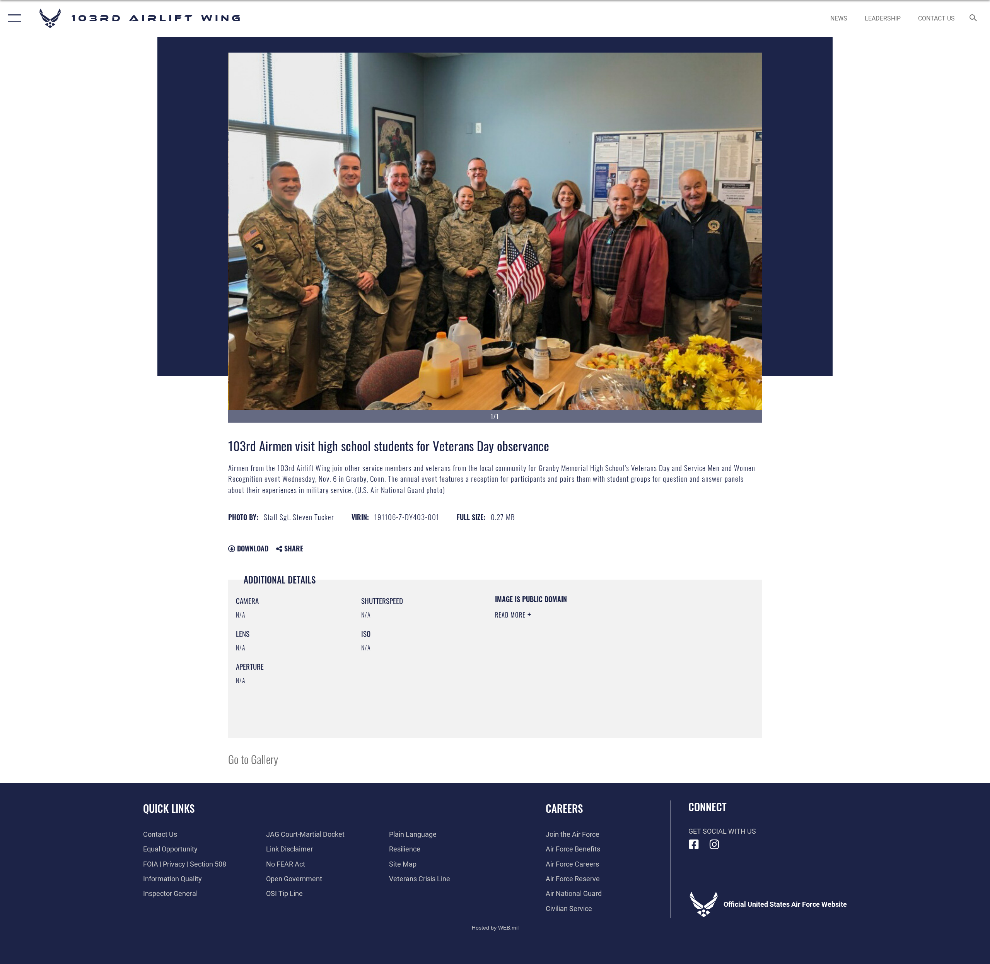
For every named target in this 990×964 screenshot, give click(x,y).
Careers (564, 808)
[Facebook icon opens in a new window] (694, 844)
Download (251, 548)
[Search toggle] (973, 19)
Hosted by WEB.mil (495, 928)
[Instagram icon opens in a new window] (714, 844)
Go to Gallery (253, 759)
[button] (12, 18)
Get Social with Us (722, 831)
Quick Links (169, 808)
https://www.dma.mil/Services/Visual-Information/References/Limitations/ (585, 664)
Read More (511, 614)
